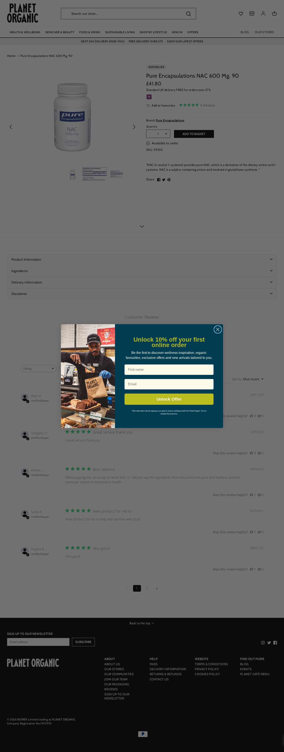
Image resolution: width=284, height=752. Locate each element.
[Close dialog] (217, 329)
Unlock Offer (169, 399)
